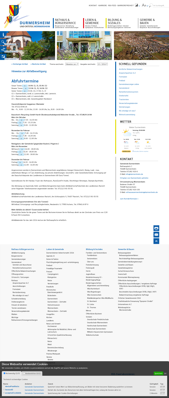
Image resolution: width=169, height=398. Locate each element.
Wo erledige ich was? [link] (21, 295)
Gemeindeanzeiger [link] (18, 259)
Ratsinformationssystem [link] (22, 268)
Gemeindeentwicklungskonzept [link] (130, 261)
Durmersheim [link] (53, 298)
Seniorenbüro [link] (92, 258)
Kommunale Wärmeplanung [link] (128, 277)
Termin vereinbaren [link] (18, 308)
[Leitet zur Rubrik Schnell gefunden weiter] (3, 42)
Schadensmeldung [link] (18, 298)
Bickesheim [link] (52, 295)
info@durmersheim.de (134, 174)
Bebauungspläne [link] (124, 252)
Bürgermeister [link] (16, 256)
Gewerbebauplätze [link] (125, 268)
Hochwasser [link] (52, 326)
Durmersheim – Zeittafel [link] (57, 301)
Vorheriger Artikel (19, 64)
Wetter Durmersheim (137, 127)
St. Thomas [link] (91, 307)
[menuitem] (137, 5)
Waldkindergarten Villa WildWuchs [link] (100, 298)
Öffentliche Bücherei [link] (94, 313)
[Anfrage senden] (156, 237)
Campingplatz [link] (53, 274)
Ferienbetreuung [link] (92, 264)
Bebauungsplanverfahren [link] (128, 255)
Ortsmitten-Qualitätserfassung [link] (60, 335)
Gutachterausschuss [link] (126, 271)
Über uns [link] (90, 261)
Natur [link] (50, 280)
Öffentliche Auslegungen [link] (127, 280)
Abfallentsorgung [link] (18, 252)
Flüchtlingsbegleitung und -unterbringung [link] (62, 262)
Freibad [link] (49, 265)
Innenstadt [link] (122, 274)
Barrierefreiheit (125, 5)
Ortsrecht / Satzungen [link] (20, 277)
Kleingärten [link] (52, 277)
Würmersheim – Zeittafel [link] (57, 311)
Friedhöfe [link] (50, 286)
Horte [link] (88, 271)
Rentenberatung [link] (19, 292)
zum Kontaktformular (128, 198)
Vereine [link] (50, 359)
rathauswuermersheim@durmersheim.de (142, 192)
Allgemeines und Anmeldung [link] (98, 285)
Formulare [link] (16, 289)
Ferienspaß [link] (90, 268)
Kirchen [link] (49, 317)
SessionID (9, 389)
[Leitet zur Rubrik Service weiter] (3, 49)
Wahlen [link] (14, 314)
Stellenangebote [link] (17, 301)
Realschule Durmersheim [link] (96, 328)
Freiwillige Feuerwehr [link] (54, 268)
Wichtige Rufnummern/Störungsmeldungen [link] (24, 318)
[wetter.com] (126, 152)
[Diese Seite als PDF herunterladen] (156, 230)
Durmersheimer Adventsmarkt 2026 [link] (60, 252)
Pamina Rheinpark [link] (53, 353)
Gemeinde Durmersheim (34, 386)
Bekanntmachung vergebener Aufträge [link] (134, 295)
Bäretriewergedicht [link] (55, 292)
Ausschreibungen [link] (19, 286)
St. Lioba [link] (90, 304)
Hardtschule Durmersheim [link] (97, 325)
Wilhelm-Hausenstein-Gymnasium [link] (100, 332)
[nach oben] (156, 243)
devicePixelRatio (12, 386)
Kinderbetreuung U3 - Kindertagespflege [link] (94, 278)
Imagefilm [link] (50, 314)
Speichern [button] (158, 373)
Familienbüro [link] (92, 255)
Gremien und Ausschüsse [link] (22, 264)
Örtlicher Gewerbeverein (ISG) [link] (129, 298)
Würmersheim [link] (53, 308)
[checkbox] (4, 373)
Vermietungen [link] (53, 283)
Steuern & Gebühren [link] (19, 305)
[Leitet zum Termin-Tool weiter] (3, 56)
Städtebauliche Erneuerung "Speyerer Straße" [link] (135, 301)
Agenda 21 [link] (50, 256)
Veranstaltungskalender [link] (20, 311)
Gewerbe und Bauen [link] (125, 264)
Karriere (102, 5)
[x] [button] (165, 373)
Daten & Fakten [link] (52, 259)
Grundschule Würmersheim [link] (97, 322)
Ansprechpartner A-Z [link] (21, 283)
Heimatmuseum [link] (54, 305)
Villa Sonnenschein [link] (94, 295)
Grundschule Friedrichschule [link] (98, 319)
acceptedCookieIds (13, 393)
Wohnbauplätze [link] (124, 307)
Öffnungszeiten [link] (17, 274)
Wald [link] (50, 344)
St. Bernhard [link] (92, 301)
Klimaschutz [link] (52, 338)
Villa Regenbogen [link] (94, 291)
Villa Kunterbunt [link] (93, 288)
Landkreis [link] (50, 320)
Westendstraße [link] (125, 310)
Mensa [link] (88, 310)
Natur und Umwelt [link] (53, 323)
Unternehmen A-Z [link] (125, 304)
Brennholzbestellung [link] (56, 347)
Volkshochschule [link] (92, 335)
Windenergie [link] (52, 350)
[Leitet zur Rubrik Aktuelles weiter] (3, 34)
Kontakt (93, 5)
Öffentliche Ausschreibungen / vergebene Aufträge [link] (137, 283)
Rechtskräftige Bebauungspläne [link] (131, 258)
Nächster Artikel (38, 64)
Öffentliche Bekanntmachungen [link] (23, 271)
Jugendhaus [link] (90, 274)
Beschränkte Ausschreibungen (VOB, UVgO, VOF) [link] (137, 291)
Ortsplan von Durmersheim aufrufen (134, 178)
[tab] (11, 373)
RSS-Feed (112, 5)
